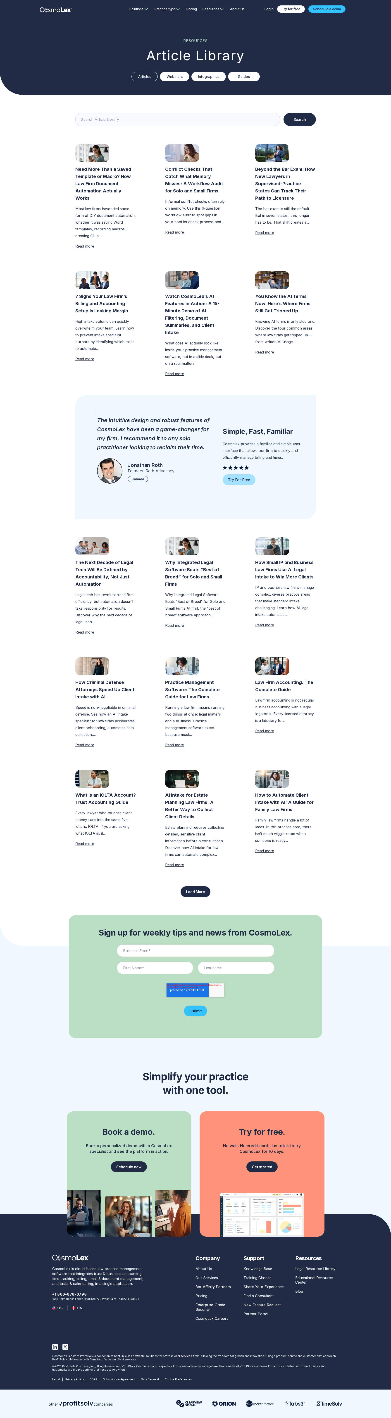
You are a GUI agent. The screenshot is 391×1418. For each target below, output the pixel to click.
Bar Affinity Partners (213, 1287)
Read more (84, 246)
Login (269, 9)
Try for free (291, 9)
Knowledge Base (257, 1268)
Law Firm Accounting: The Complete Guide (284, 686)
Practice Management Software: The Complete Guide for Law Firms (192, 690)
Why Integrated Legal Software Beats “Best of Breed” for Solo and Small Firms (193, 573)
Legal (56, 1379)
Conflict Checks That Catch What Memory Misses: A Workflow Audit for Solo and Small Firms (194, 180)
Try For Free (239, 479)
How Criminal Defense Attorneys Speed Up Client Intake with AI (104, 690)
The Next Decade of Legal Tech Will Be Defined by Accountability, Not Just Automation (104, 573)
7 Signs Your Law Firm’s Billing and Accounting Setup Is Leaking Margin (101, 304)
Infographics (208, 76)
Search (299, 119)
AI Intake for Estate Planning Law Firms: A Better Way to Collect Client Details (189, 805)
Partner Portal (255, 1314)
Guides (244, 76)
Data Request (150, 1379)
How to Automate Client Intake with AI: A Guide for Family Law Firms (284, 802)
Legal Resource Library (315, 1268)
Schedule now (128, 1167)
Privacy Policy (74, 1379)
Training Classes (257, 1277)
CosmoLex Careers (212, 1318)
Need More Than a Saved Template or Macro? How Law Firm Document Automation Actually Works (103, 183)
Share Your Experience (263, 1287)
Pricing (191, 9)
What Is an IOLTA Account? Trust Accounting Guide (105, 798)
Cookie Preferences (178, 1379)
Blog (299, 1291)
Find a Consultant (258, 1296)
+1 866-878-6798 (69, 1294)
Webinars (175, 76)
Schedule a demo (327, 9)
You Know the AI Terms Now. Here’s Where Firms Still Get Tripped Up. (282, 304)
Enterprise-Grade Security (210, 1307)
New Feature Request (262, 1305)
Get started (262, 1167)
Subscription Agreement (119, 1379)
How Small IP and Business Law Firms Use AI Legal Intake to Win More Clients (285, 570)
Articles (144, 76)
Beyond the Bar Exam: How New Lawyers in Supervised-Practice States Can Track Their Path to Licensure (285, 183)
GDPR (93, 1379)
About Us (237, 9)
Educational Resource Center (314, 1280)
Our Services (207, 1277)
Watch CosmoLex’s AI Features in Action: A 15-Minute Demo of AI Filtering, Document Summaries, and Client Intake (192, 314)
